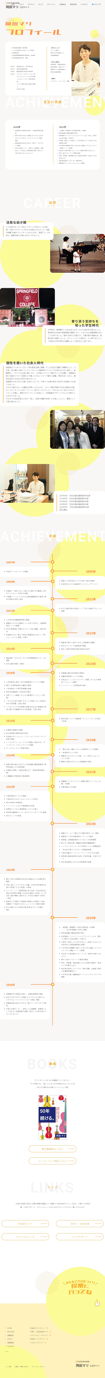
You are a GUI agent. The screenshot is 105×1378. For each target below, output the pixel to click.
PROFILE (31, 4)
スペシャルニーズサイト (39, 1335)
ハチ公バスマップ (36, 1342)
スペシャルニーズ (25, 1236)
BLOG (41, 4)
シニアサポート (79, 1236)
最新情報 (73, 4)
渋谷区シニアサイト (37, 1339)
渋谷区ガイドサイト (37, 1328)
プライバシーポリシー (38, 1367)
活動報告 (62, 4)
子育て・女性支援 (79, 1223)
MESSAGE (11, 1331)
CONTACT (84, 4)
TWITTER (97, 4)
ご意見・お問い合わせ (21, 1367)
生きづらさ (51, 4)
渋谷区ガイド (25, 1223)
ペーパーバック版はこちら (52, 1161)
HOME (9, 1328)
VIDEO (21, 4)
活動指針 (10, 1335)
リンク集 (8, 1367)
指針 (13, 4)
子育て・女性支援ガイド (39, 1331)
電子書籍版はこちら (52, 1148)
